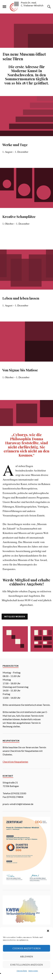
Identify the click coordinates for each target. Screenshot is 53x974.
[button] (48, 931)
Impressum (33, 970)
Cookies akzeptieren (27, 948)
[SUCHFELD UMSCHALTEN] (48, 7)
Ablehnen (26, 956)
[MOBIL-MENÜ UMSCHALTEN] (4, 7)
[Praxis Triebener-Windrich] (26, 6)
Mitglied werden (14, 616)
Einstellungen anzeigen (26, 964)
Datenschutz (22, 970)
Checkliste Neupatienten (15, 761)
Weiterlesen (12, 161)
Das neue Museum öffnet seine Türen (24, 56)
